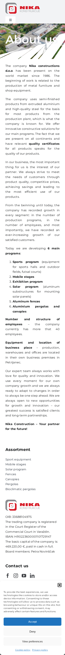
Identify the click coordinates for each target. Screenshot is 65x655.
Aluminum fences (26, 301)
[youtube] (24, 575)
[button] (59, 585)
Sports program (26, 262)
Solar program (25, 286)
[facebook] (7, 575)
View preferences (32, 641)
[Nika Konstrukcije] (23, 4)
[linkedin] (32, 575)
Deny (32, 631)
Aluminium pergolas (31, 306)
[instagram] (16, 575)
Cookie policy (22, 650)
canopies (20, 311)
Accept (32, 621)
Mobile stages (23, 277)
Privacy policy (40, 650)
